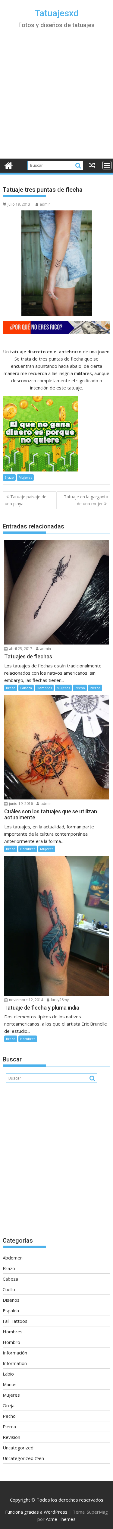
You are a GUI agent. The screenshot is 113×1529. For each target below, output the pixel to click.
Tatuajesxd (57, 13)
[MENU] (106, 165)
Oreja (8, 1405)
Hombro (11, 1342)
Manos (10, 1384)
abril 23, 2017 (20, 648)
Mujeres (25, 477)
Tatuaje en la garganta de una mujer (86, 500)
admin (45, 204)
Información (15, 1353)
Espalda (11, 1310)
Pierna (95, 688)
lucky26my (59, 999)
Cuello (9, 1289)
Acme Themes (61, 1519)
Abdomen (13, 1258)
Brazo (9, 477)
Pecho (80, 688)
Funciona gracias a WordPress (36, 1512)
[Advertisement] (56, 99)
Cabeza (26, 688)
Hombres (44, 688)
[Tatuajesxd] (9, 164)
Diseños (11, 1300)
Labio (8, 1374)
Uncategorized (18, 1448)
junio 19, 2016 (20, 803)
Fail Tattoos (15, 1321)
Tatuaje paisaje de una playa (25, 500)
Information (15, 1363)
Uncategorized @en (23, 1458)
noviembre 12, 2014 (25, 999)
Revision (11, 1437)
